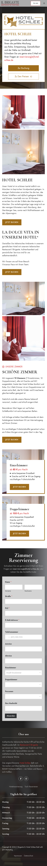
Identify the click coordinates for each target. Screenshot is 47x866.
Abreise (8, 656)
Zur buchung (23, 68)
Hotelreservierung (15, 786)
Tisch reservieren (31, 786)
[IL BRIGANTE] (10, 3)
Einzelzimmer (10, 668)
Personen (9, 691)
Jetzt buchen (11, 222)
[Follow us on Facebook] (21, 778)
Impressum (18, 855)
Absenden (11, 715)
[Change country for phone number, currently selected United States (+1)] (7, 637)
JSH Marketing (7, 849)
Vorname (8, 591)
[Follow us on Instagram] (26, 778)
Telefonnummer (11, 632)
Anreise (8, 644)
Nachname (28, 591)
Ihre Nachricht (11, 703)
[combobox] (23, 696)
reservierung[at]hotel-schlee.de (26, 568)
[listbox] (23, 672)
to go (35, 3)
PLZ (7, 608)
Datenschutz (28, 855)
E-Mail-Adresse (12, 620)
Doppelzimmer (11, 679)
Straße (8, 596)
